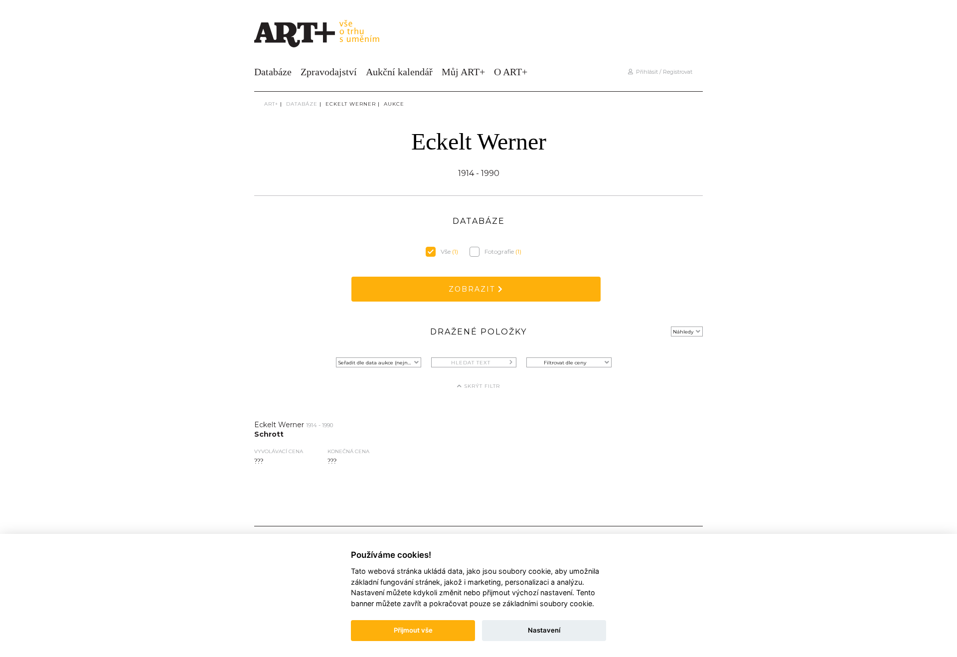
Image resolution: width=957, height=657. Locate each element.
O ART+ (510, 71)
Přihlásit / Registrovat (662, 71)
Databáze (273, 71)
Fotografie (502, 251)
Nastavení (544, 630)
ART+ (271, 104)
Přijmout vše (413, 630)
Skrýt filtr (481, 386)
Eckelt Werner (350, 104)
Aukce (394, 104)
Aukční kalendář (399, 71)
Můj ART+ (463, 71)
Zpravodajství (329, 71)
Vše (449, 251)
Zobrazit (473, 289)
